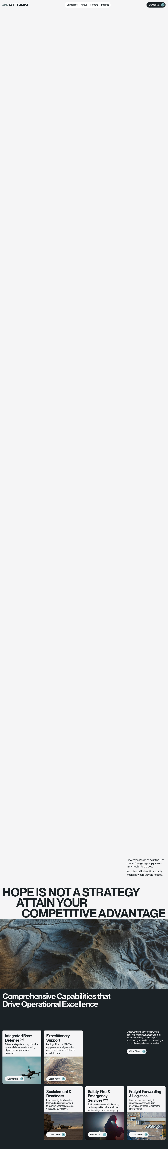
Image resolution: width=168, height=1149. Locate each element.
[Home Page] (15, 5)
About (84, 4)
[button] (72, 4)
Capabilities (72, 4)
